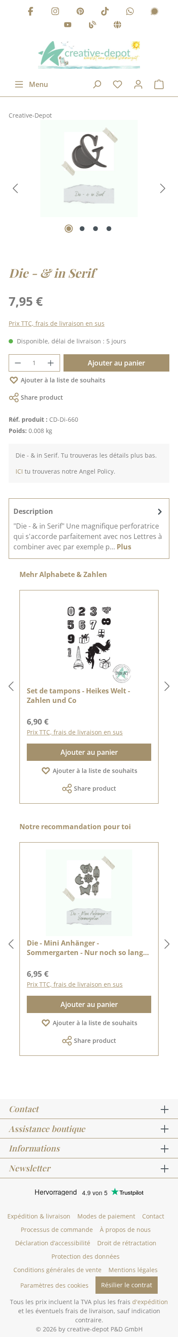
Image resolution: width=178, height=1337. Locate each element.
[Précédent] (15, 188)
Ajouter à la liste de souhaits (63, 380)
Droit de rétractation (126, 1243)
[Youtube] (68, 26)
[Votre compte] (138, 84)
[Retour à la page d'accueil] (89, 55)
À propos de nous (125, 1229)
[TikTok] (105, 12)
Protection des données (85, 1256)
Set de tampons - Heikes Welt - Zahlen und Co (78, 695)
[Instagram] (55, 12)
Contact (153, 1216)
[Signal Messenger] (155, 12)
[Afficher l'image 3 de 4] (95, 228)
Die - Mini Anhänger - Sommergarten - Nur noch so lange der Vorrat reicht (87, 947)
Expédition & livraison (38, 1216)
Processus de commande (57, 1229)
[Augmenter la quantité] (51, 363)
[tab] (89, 528)
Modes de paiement (106, 1216)
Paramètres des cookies (54, 1285)
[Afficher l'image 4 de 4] (109, 228)
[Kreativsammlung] (117, 26)
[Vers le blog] (92, 26)
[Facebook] (31, 12)
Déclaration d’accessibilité (52, 1243)
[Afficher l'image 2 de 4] (82, 228)
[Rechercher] (96, 84)
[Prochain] (162, 188)
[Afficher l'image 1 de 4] (69, 228)
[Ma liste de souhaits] (117, 84)
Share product (42, 397)
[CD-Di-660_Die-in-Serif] (88, 168)
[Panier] (159, 84)
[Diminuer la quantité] (18, 363)
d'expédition (150, 1302)
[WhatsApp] (130, 12)
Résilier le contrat (126, 1285)
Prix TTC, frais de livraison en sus (57, 323)
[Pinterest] (80, 12)
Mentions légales (133, 1270)
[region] (89, 188)
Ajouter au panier (116, 363)
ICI (19, 471)
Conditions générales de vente (57, 1270)
